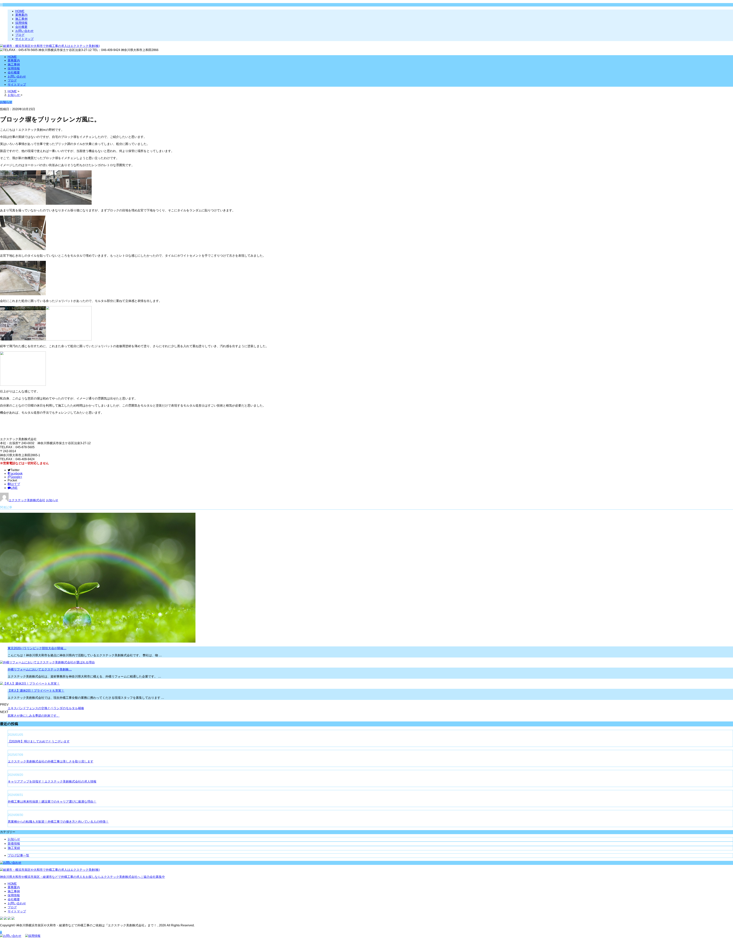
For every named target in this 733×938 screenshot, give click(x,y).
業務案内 (21, 14)
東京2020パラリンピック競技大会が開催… (37, 648)
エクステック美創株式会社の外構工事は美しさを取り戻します (50, 761)
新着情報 (14, 843)
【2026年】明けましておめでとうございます (39, 741)
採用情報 (21, 22)
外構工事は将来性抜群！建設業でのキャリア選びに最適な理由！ (52, 801)
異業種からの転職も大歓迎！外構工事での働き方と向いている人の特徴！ (58, 821)
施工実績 (14, 848)
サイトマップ (24, 38)
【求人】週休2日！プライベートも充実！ (36, 690)
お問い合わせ (24, 30)
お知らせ (52, 500)
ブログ (19, 34)
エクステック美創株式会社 (27, 500)
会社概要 (21, 26)
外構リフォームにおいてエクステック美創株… (40, 669)
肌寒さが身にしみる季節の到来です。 (34, 715)
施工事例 (21, 18)
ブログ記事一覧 (18, 855)
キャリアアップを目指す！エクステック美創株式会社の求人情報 (52, 781)
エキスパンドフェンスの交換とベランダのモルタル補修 (46, 708)
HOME (19, 11)
